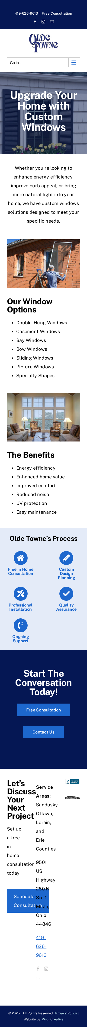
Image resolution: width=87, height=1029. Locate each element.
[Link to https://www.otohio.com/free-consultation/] (21, 558)
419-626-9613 (26, 13)
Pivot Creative (52, 1019)
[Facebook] (38, 969)
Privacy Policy (66, 1013)
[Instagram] (46, 969)
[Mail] (38, 978)
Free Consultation (57, 13)
